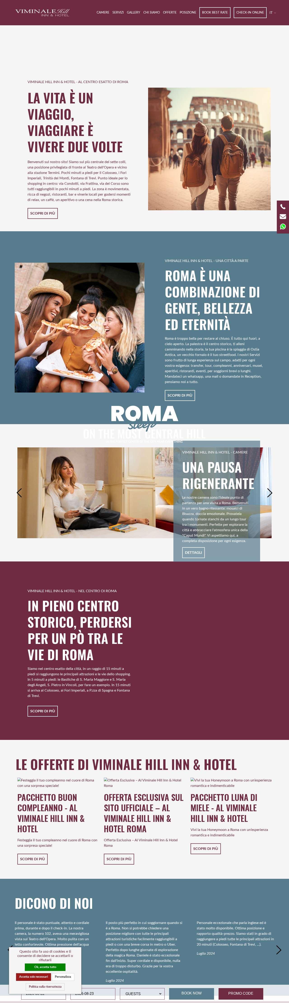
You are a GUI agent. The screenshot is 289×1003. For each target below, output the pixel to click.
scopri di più (42, 213)
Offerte (170, 12)
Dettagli (193, 552)
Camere (103, 12)
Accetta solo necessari (33, 976)
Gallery (133, 12)
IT (271, 12)
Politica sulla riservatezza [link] (45, 986)
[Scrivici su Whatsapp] (282, 226)
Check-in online (250, 12)
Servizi (118, 12)
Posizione (188, 12)
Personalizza (63, 976)
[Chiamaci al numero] (282, 206)
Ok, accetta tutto (45, 967)
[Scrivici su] (282, 216)
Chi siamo (151, 12)
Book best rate (215, 12)
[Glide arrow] (19, 493)
